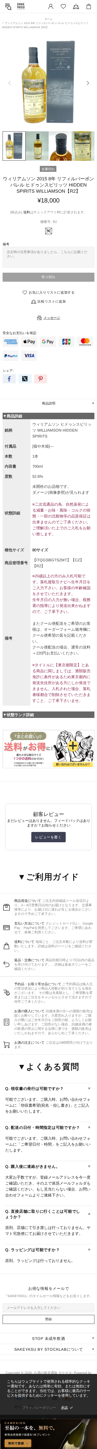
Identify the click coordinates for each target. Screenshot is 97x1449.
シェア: (8, 371)
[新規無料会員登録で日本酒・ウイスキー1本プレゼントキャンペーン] (48, 1434)
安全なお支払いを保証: (20, 333)
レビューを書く (48, 837)
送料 (26, 212)
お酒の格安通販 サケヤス (21, 6)
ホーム (49, 19)
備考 (6, 244)
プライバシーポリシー (39, 1408)
